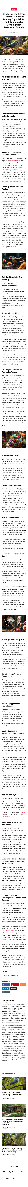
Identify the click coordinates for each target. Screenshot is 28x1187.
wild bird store (15, 479)
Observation (14, 975)
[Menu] (24, 2)
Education (14, 9)
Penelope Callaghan (14, 30)
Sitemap (14, 1174)
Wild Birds (6, 3)
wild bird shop (6, 303)
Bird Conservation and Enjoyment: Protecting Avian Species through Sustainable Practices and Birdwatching (13, 1122)
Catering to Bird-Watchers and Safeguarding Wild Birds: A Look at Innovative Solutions (13, 1094)
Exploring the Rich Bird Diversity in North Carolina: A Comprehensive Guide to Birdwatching (13, 1150)
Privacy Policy (7, 1172)
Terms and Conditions (18, 1172)
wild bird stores (19, 101)
